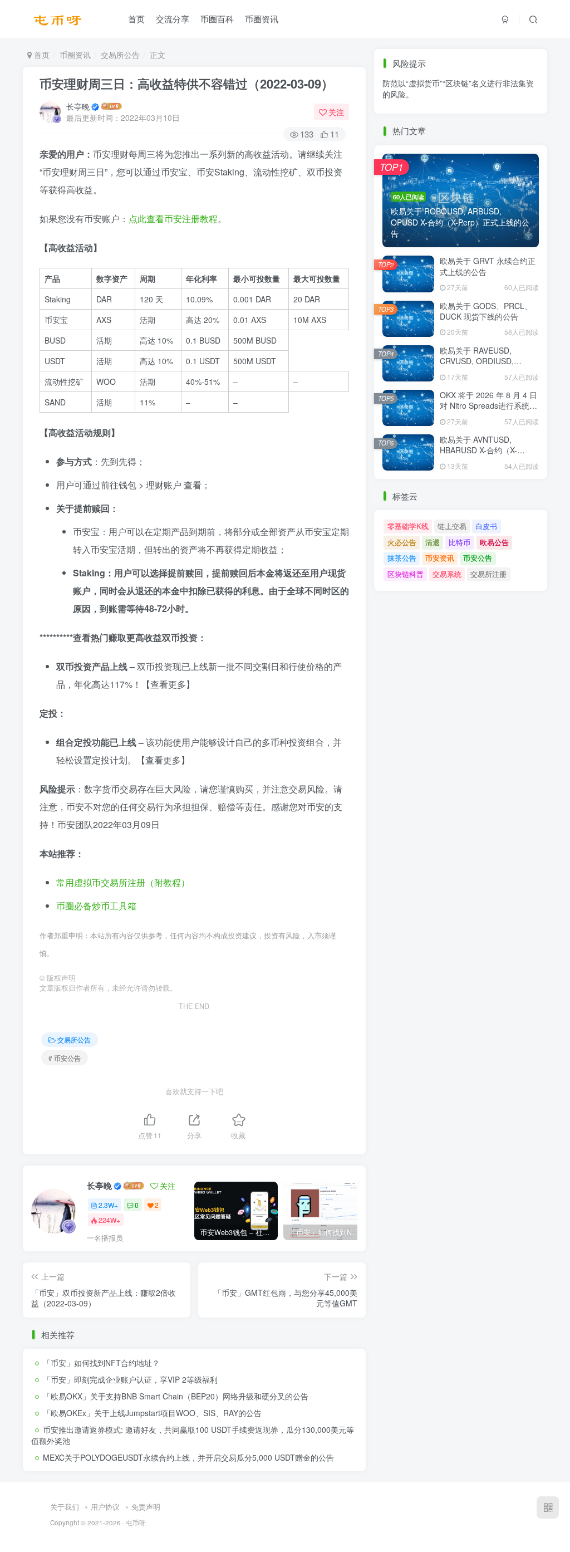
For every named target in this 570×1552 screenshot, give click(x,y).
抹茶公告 (401, 117)
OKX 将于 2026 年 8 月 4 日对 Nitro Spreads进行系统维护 (488, 405)
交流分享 (172, 19)
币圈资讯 (261, 19)
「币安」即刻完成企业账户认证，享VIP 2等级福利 (130, 1379)
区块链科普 (405, 574)
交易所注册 (488, 574)
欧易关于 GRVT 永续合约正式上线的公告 (487, 266)
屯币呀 (136, 1522)
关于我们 (64, 1506)
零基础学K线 (408, 526)
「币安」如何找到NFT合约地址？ (101, 1362)
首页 (136, 19)
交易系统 (447, 574)
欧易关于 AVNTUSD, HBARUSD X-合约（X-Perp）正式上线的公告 (479, 450)
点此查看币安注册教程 (173, 218)
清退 (432, 542)
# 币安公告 (64, 1058)
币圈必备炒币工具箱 (96, 905)
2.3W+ (108, 1205)
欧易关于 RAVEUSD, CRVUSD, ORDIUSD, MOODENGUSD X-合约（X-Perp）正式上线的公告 (488, 367)
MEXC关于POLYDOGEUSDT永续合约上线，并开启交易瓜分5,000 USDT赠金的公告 (188, 1457)
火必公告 (401, 542)
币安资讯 (439, 117)
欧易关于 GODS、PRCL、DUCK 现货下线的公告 (486, 311)
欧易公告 (494, 542)
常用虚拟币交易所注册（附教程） (123, 882)
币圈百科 (217, 19)
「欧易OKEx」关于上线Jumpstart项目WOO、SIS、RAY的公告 (152, 1412)
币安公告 (477, 117)
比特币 (459, 542)
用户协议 (105, 1506)
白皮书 (486, 526)
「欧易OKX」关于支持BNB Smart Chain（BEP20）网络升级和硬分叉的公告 (175, 1396)
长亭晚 (78, 106)
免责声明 (145, 1506)
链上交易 (452, 526)
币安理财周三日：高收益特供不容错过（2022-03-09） (186, 83)
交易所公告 (120, 54)
